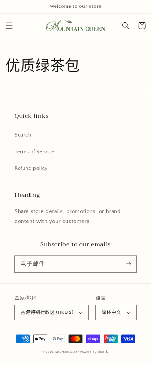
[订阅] (128, 264)
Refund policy (31, 168)
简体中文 (111, 312)
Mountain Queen (67, 352)
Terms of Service (34, 152)
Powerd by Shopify (94, 352)
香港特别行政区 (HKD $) (47, 312)
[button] (9, 26)
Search (23, 135)
